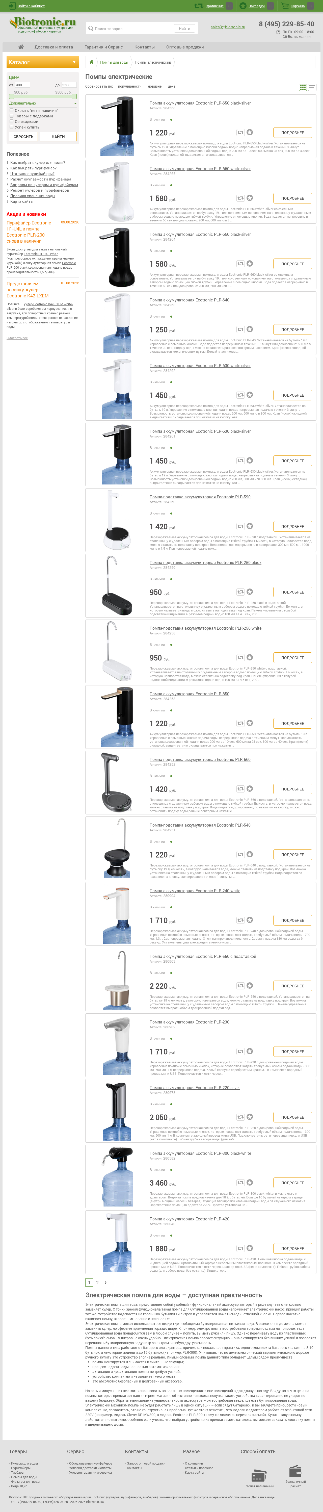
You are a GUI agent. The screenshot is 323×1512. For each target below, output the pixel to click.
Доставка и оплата (54, 47)
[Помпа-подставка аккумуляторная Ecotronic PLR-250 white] (117, 651)
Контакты (144, 47)
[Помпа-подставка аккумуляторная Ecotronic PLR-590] (117, 520)
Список (312, 87)
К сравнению (240, 132)
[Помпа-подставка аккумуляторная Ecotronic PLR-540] (117, 848)
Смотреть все (17, 338)
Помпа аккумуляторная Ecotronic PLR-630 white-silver (200, 365)
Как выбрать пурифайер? (33, 167)
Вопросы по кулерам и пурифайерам (44, 184)
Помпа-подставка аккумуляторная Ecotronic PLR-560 (200, 759)
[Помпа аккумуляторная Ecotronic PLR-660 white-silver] (117, 192)
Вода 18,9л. (19, 1486)
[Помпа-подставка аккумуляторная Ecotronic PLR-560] (117, 783)
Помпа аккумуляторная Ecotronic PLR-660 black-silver (200, 234)
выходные (302, 36)
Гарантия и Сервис (104, 47)
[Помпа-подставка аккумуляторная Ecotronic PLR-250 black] (117, 586)
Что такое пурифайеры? (32, 173)
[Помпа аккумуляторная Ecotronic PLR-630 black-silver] (117, 454)
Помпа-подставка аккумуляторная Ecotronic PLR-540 (200, 825)
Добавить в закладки (251, 132)
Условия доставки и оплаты (90, 1468)
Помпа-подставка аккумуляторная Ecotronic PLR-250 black (205, 562)
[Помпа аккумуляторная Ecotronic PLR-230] (117, 1045)
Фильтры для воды (25, 1481)
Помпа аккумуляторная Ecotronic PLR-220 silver (195, 1087)
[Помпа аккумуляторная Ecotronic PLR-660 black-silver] (117, 257)
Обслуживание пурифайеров (90, 1463)
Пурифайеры (21, 1468)
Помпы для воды (24, 1477)
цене (171, 86)
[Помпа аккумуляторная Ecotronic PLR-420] (117, 1242)
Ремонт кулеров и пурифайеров (39, 190)
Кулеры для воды (24, 1463)
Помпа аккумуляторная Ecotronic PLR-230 (189, 1021)
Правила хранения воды (32, 195)
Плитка (303, 87)
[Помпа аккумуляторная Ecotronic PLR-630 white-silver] (117, 389)
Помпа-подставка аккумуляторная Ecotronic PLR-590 (200, 496)
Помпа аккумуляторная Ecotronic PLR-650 (189, 693)
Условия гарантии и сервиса (90, 1472)
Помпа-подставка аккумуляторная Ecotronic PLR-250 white (205, 628)
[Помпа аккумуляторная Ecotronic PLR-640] (117, 323)
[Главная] (90, 62)
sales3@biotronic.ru (228, 26)
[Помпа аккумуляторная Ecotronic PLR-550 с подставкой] (117, 980)
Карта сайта (21, 201)
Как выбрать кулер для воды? (37, 162)
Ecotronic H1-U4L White (41, 253)
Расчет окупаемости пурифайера (40, 179)
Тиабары (17, 1472)
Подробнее (292, 132)
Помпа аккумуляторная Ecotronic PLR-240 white (195, 890)
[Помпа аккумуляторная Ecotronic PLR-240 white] (117, 914)
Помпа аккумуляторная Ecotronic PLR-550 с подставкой (203, 956)
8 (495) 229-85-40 (286, 23)
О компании (194, 1463)
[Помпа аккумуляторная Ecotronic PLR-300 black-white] (117, 1176)
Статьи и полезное (199, 1468)
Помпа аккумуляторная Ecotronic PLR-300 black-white (200, 1153)
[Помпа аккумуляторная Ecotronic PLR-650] (117, 717)
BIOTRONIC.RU (43, 25)
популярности (130, 86)
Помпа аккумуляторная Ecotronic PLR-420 (189, 1218)
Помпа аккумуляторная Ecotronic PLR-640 (189, 299)
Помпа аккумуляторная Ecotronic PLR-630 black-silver (200, 431)
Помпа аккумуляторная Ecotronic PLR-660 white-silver (200, 168)
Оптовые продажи (185, 47)
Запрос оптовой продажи (146, 1463)
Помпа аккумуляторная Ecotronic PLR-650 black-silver (200, 103)
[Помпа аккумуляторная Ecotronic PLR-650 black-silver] (117, 126)
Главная (21, 47)
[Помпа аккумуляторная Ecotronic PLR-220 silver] (117, 1111)
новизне (155, 86)
